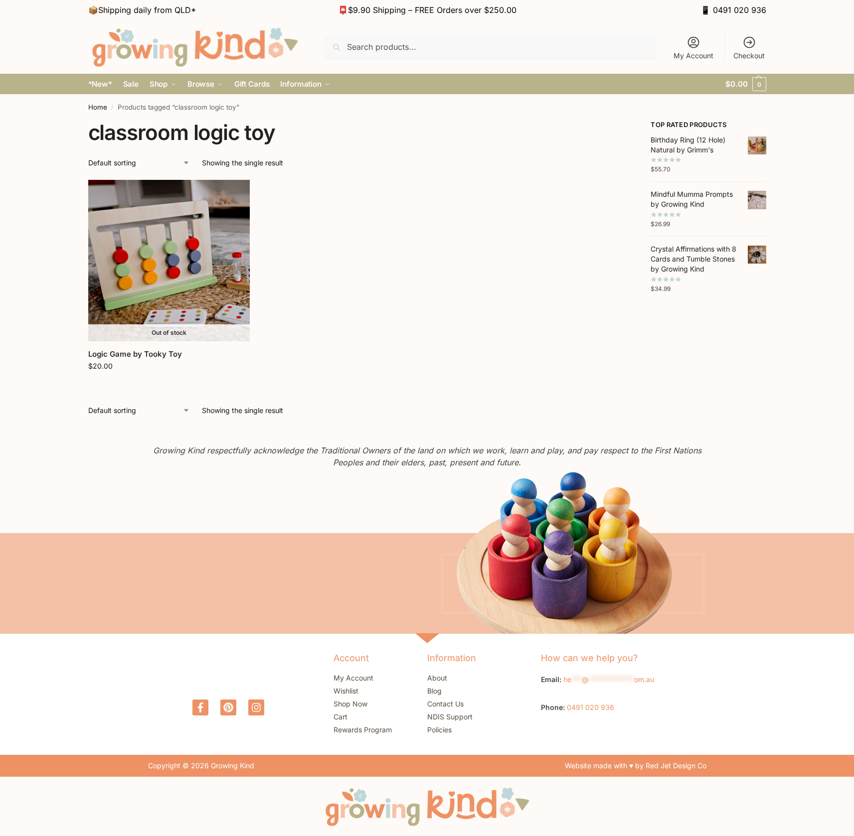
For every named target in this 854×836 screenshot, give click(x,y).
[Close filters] (606, 126)
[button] (745, 84)
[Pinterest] (228, 707)
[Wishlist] (234, 194)
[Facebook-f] (200, 707)
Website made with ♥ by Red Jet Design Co (635, 765)
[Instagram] (256, 707)
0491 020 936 (739, 10)
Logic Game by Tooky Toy (135, 354)
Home (97, 107)
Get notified (169, 387)
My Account (693, 55)
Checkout (749, 55)
